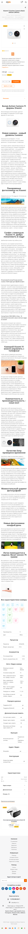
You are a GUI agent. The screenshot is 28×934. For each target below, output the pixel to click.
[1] (2, 50)
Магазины (14, 847)
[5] (8, 50)
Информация (14, 853)
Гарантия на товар (14, 861)
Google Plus (24, 888)
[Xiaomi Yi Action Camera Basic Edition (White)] (14, 33)
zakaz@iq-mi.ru (15, 902)
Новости (14, 843)
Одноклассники (20, 888)
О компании (14, 841)
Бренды (14, 871)
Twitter (10, 888)
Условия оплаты (14, 857)
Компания (14, 839)
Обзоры (14, 873)
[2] (4, 50)
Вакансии (14, 845)
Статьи (14, 867)
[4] (6, 50)
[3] (5, 50)
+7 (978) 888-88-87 (15, 899)
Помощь (14, 855)
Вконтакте (2, 888)
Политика (14, 849)
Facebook (6, 888)
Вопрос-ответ (14, 869)
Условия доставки (14, 859)
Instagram (13, 888)
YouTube (17, 888)
